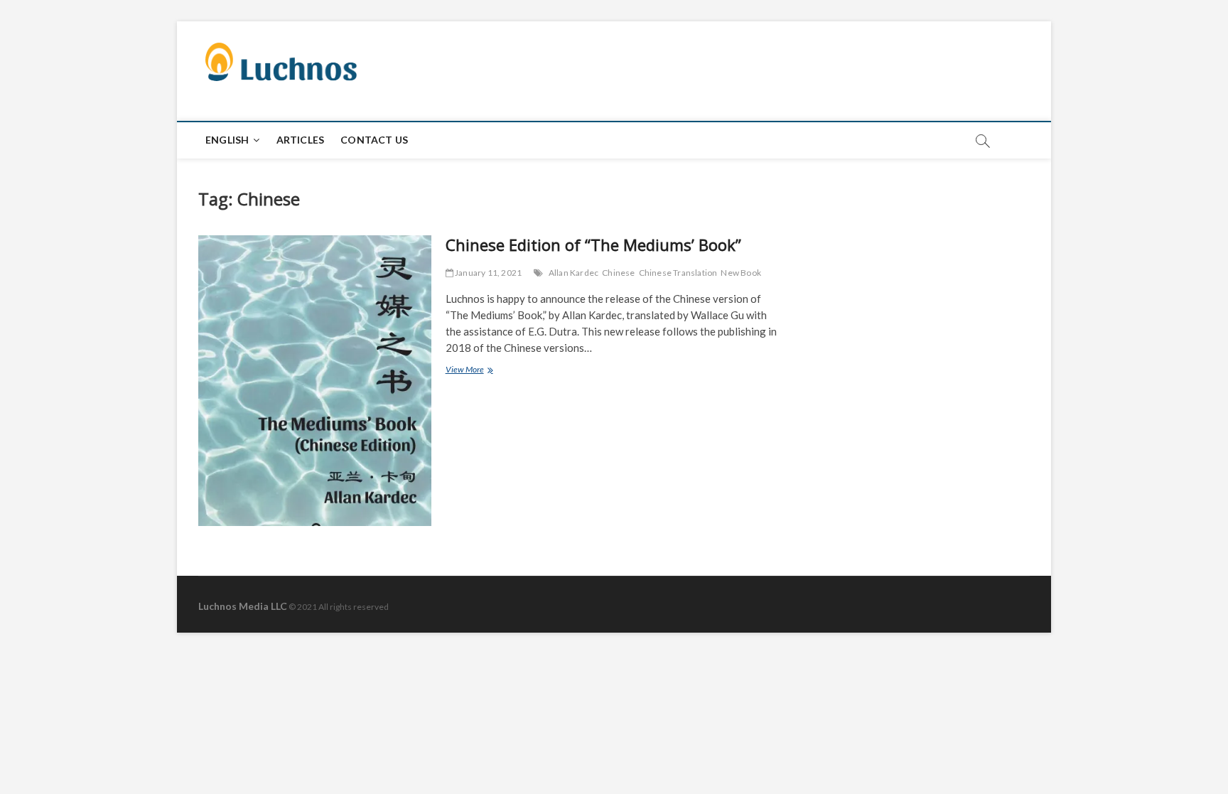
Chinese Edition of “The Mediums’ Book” (593, 244)
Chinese (618, 272)
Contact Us (374, 140)
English (227, 140)
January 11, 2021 (487, 272)
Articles (300, 140)
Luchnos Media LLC (242, 606)
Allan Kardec (573, 272)
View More (481, 370)
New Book (741, 272)
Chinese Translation (678, 272)
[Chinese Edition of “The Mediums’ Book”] (314, 380)
